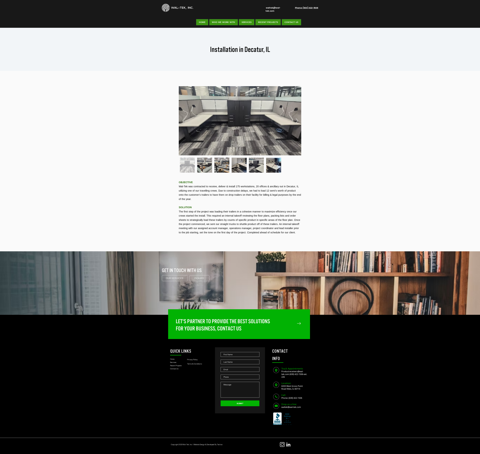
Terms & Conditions (194, 364)
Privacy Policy (192, 360)
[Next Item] (297, 120)
